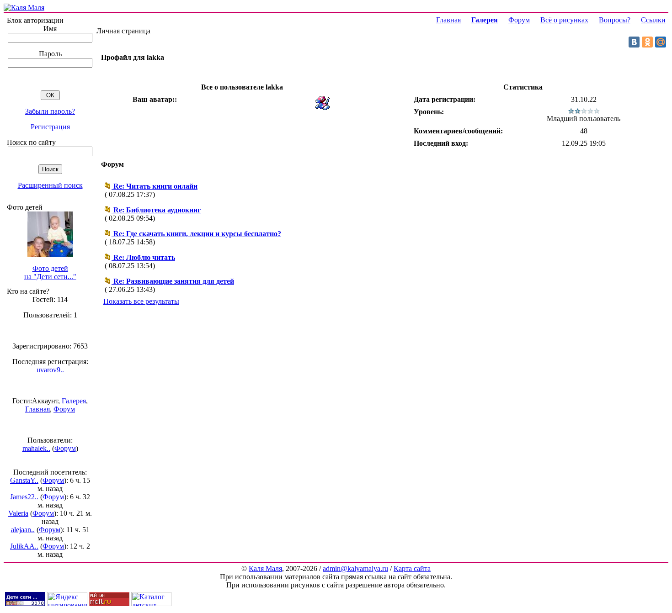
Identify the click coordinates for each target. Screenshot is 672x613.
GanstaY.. (24, 480)
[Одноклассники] (647, 42)
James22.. (24, 497)
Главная (37, 409)
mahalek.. (36, 448)
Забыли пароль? (50, 111)
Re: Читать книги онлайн (155, 186)
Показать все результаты (141, 301)
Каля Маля (265, 568)
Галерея (74, 401)
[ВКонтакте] (634, 42)
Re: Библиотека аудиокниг (157, 210)
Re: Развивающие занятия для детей (173, 281)
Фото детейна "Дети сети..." (50, 272)
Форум (64, 409)
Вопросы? (614, 20)
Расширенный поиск (50, 185)
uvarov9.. (50, 370)
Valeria (18, 513)
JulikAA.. (24, 546)
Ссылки (653, 20)
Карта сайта (412, 568)
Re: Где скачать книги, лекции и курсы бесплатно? (197, 234)
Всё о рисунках (564, 20)
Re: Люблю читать (144, 257)
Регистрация (50, 127)
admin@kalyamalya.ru (355, 568)
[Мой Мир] (660, 42)
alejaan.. (23, 530)
